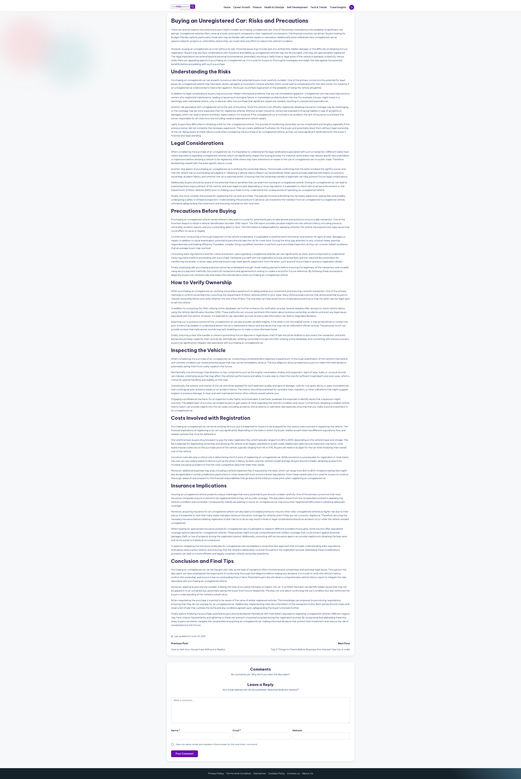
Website (297, 730)
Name (175, 730)
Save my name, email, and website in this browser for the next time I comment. (217, 744)
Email (237, 730)
